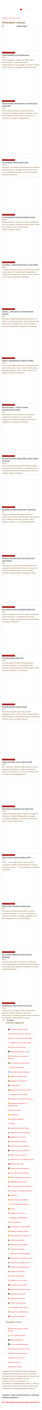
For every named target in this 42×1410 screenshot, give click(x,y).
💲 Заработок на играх (16, 1249)
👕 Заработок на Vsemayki (17, 1094)
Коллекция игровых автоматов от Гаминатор (19, 509)
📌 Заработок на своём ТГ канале (20, 1099)
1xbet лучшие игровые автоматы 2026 (16, 857)
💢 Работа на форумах (16, 1276)
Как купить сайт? (14, 1362)
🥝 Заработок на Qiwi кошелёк (19, 1090)
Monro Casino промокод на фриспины (16, 906)
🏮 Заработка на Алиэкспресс (19, 1289)
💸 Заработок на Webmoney (18, 1312)
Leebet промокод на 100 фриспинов (15, 55)
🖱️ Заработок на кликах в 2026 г (20, 1043)
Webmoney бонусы (15, 1367)
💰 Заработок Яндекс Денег (18, 1231)
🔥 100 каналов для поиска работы (18, 1330)
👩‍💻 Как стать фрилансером (18, 1344)
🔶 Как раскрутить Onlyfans (18, 1200)
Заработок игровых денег (17, 1353)
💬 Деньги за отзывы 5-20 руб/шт (20, 1038)
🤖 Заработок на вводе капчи (19, 1262)
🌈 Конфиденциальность (17, 1182)
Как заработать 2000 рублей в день (15, 162)
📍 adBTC (11, 1123)
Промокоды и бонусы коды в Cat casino (17, 1005)
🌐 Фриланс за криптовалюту (19, 1072)
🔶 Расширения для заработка (19, 1236)
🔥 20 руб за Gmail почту (17, 1047)
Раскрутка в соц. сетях (16, 1358)
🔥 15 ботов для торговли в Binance (18, 1057)
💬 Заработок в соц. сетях (17, 1280)
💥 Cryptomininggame (16, 1119)
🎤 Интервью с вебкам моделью (20, 1191)
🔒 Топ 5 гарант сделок (16, 1335)
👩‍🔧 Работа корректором (17, 1303)
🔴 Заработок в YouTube (17, 1137)
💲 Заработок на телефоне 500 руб (21, 1159)
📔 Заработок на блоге (16, 1298)
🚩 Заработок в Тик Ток (16, 1213)
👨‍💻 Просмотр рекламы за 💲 (18, 1052)
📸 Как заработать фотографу (19, 1227)
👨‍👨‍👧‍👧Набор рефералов (15, 1340)
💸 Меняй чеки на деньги (17, 1155)
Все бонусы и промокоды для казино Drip (17, 809)
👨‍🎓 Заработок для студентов (18, 1146)
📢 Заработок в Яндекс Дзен (18, 1128)
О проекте (6, 1395)
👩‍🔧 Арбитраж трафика (16, 1240)
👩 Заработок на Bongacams (18, 1168)
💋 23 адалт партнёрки (16, 1316)
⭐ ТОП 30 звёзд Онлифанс (18, 1204)
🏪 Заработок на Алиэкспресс (19, 1132)
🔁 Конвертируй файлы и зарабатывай (17, 1105)
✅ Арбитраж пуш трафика (18, 1244)
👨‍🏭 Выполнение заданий (17, 1141)
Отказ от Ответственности (21, 1395)
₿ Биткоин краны (14, 1110)
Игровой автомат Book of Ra (13, 658)
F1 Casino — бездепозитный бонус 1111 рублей (20, 265)
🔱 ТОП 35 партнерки (16, 1067)
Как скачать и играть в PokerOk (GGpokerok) (18, 609)
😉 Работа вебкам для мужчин (19, 1177)
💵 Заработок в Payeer (16, 1271)
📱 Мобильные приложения (18, 1150)
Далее (11, 1020)
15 (8, 1020)
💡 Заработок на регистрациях (19, 1253)
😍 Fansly (11, 1209)
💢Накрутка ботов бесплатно (19, 1349)
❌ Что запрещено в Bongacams (20, 1186)
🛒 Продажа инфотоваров (18, 1218)
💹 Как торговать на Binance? (19, 1063)
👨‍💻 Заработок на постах (16, 1294)
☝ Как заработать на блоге (18, 1307)
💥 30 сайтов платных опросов (19, 1034)
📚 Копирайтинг (14, 1085)
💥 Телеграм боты (14, 1222)
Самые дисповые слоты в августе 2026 (17, 762)
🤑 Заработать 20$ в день (17, 1076)
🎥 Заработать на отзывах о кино (20, 1258)
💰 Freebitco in (13, 1115)
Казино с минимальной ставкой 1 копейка (17, 360)
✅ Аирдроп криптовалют (17, 1081)
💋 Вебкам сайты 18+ (16, 1164)
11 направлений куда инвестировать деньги (18, 217)
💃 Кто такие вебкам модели (18, 1173)
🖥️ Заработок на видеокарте (18, 1267)
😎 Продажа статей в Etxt (17, 1285)
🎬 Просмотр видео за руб (18, 1029)
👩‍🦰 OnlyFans (12, 1195)
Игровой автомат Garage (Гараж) (14, 707)
